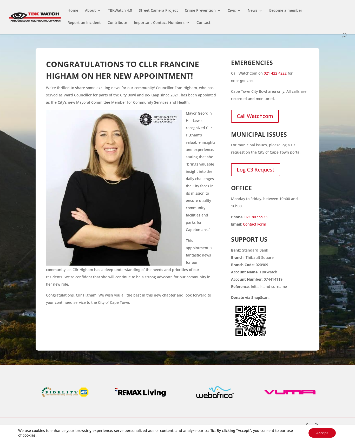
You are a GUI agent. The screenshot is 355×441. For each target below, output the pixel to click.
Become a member (285, 11)
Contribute (117, 23)
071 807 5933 (256, 216)
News (252, 11)
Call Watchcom (255, 116)
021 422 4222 (275, 73)
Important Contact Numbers (159, 23)
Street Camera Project (158, 11)
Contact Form (254, 224)
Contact (203, 23)
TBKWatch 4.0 (120, 11)
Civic (232, 11)
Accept (322, 432)
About (90, 11)
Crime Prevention (200, 11)
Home (73, 11)
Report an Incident (84, 23)
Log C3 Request (255, 169)
